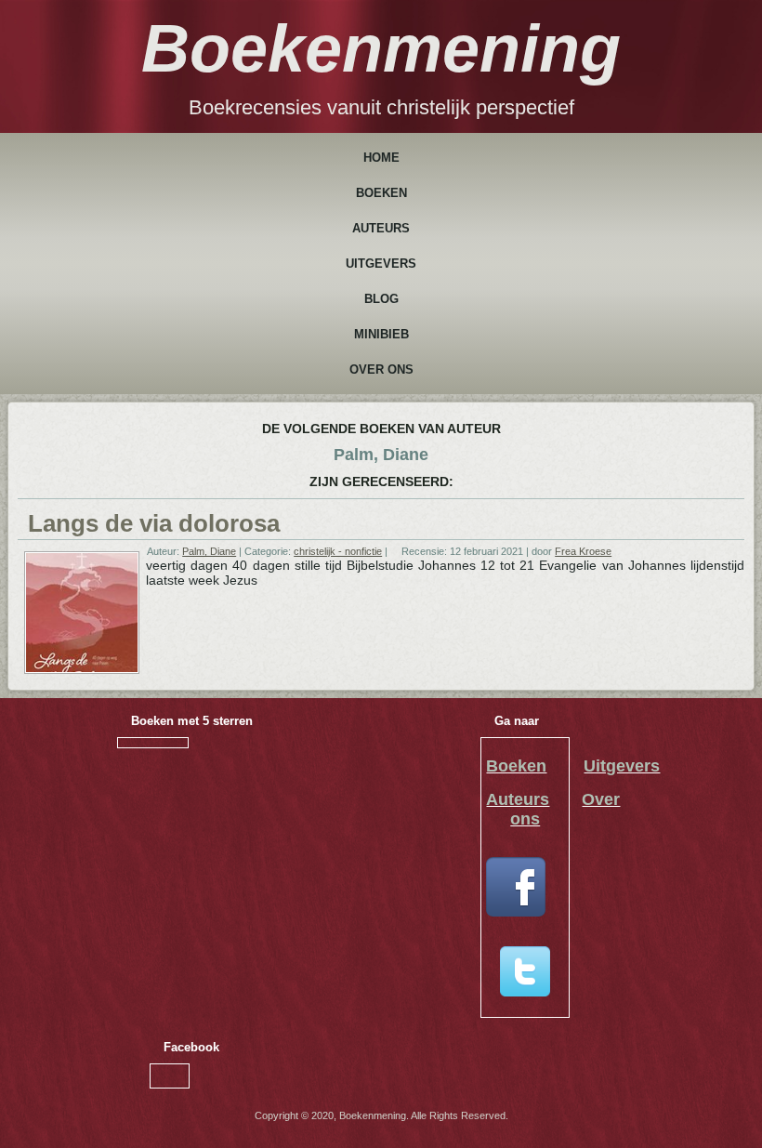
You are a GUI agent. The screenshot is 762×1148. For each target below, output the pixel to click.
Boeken (381, 193)
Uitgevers (381, 264)
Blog (381, 299)
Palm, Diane (209, 551)
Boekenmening (381, 48)
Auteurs (381, 228)
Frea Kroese (583, 551)
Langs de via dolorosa (154, 523)
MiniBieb (381, 334)
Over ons (381, 369)
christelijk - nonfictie (338, 551)
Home (381, 158)
